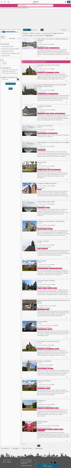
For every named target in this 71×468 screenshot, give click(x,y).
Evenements (5, 448)
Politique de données (26, 465)
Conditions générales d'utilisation (26, 462)
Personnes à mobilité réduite (10, 70)
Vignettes (34, 30)
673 (47, 465)
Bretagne (25, 33)
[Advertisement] (35, 18)
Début (2, 38)
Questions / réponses (26, 460)
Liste (25, 30)
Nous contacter (7, 460)
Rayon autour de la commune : (9, 29)
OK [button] (18, 79)
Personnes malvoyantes (9, 71)
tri (61, 30)
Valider (10, 88)
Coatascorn (39, 448)
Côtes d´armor (35, 33)
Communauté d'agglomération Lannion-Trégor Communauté (43, 34)
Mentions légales (7, 462)
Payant (5, 63)
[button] (10, 84)
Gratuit (5, 62)
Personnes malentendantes (10, 73)
